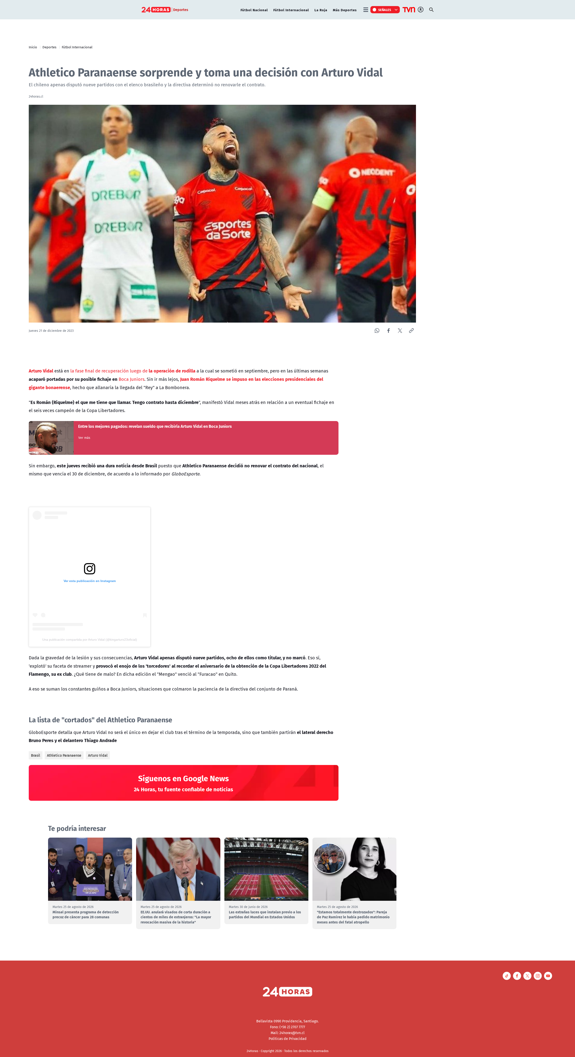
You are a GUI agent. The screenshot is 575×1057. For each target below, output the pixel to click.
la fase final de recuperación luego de (132, 371)
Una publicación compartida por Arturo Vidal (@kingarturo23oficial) (89, 639)
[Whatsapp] (377, 330)
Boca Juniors (130, 379)
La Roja (320, 9)
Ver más (84, 437)
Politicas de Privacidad (288, 1038)
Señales (384, 9)
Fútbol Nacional (254, 9)
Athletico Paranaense (64, 755)
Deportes (49, 47)
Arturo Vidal (98, 755)
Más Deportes (345, 9)
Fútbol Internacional (291, 9)
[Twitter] (400, 330)
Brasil (35, 755)
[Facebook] (388, 330)
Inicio (33, 47)
